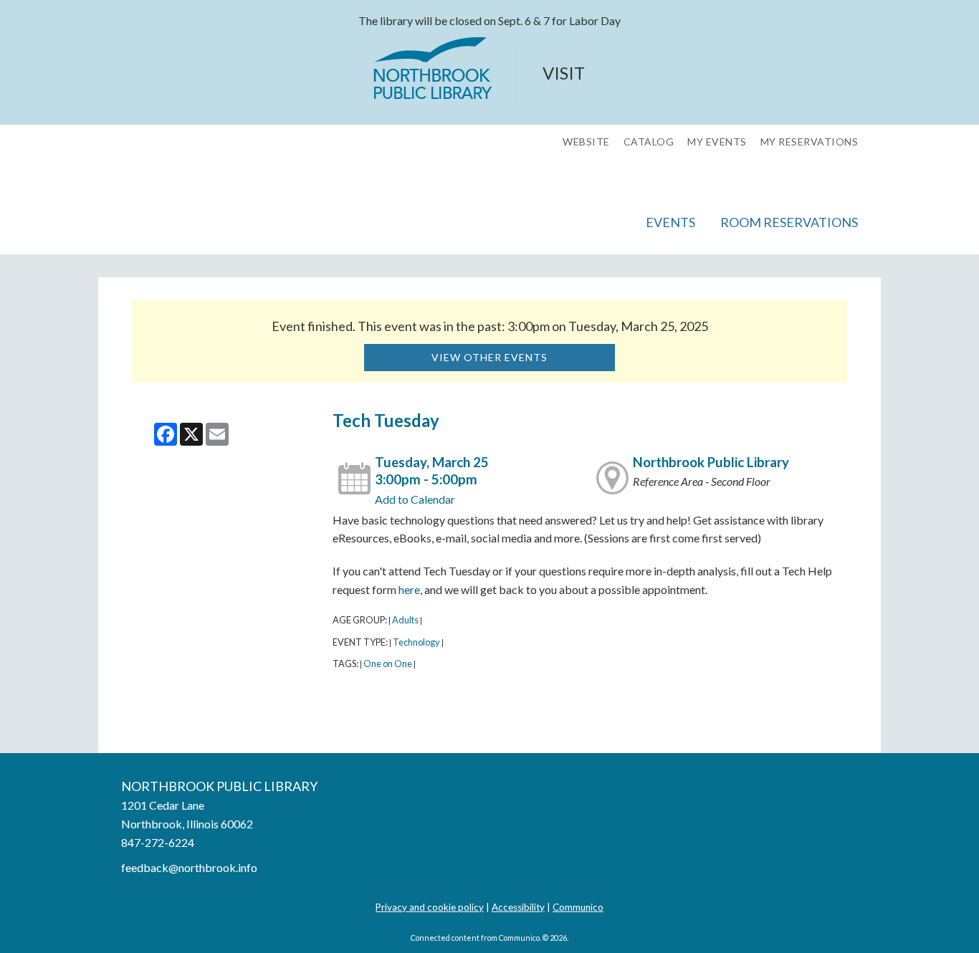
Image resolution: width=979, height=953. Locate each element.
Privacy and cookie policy (430, 907)
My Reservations (809, 142)
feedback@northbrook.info (189, 867)
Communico (578, 907)
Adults (405, 620)
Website (586, 142)
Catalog (649, 142)
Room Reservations (789, 222)
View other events (489, 357)
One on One (387, 663)
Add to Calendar (415, 499)
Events (670, 222)
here (409, 589)
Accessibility (518, 907)
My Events (717, 142)
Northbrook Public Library (711, 462)
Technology (416, 642)
